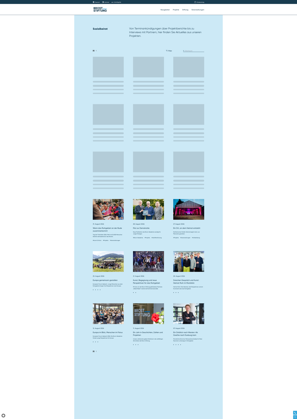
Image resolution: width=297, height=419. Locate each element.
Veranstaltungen (197, 10)
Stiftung (185, 10)
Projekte (176, 10)
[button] (3, 415)
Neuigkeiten (165, 10)
